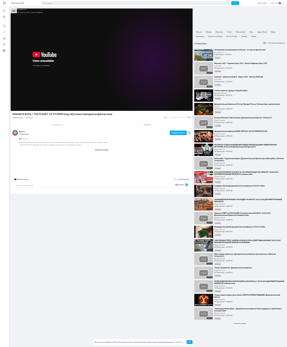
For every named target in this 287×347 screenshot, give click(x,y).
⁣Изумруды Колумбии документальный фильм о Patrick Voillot (239, 227)
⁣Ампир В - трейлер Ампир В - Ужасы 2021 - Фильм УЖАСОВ (238, 77)
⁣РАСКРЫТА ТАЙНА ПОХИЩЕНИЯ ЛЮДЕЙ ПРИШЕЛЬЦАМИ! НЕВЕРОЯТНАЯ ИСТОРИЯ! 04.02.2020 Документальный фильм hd (245, 146)
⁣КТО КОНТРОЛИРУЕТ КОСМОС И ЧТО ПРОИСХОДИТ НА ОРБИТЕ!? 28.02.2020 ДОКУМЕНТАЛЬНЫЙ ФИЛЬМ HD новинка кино (246, 173)
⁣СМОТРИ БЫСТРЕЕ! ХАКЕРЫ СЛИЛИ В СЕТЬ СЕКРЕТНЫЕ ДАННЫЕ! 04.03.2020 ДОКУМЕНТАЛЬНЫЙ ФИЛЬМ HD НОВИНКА (247, 241)
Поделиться (58, 125)
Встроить (147, 125)
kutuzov (217, 107)
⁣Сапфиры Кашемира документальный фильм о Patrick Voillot (239, 186)
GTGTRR (217, 66)
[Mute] (186, 108)
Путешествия (240, 32)
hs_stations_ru (219, 52)
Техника (244, 36)
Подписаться (178, 133)
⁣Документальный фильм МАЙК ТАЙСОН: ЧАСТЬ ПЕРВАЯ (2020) (240, 131)
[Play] (13, 108)
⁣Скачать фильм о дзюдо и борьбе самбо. (231, 90)
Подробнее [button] (179, 342)
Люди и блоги (262, 32)
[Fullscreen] (189, 108)
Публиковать (180, 185)
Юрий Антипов (219, 120)
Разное (253, 36)
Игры (251, 32)
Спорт (229, 32)
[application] (102, 60)
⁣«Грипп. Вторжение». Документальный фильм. (233, 268)
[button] (277, 3)
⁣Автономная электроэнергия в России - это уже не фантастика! (240, 50)
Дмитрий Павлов (220, 93)
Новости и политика (215, 36)
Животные (219, 32)
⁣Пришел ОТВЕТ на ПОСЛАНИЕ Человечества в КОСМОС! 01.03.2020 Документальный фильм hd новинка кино (242, 214)
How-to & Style (231, 36)
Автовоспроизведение (277, 43)
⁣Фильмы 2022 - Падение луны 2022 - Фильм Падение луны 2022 (240, 63)
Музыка (209, 32)
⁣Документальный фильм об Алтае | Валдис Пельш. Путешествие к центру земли (247, 104)
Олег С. (22, 131)
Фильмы (199, 32)
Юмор (273, 32)
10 (181, 108)
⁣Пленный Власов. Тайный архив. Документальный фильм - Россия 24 (243, 118)
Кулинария (200, 36)
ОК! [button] (189, 342)
